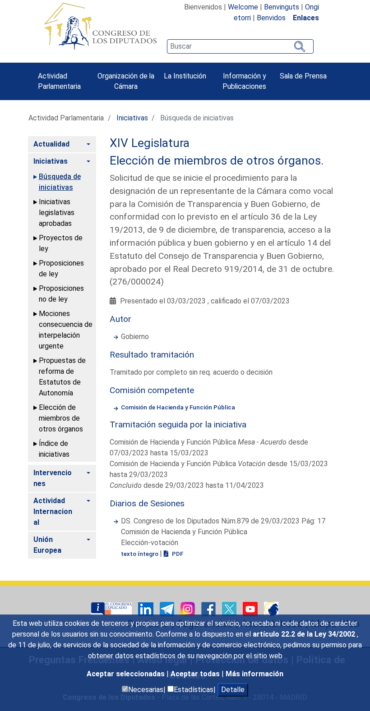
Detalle (233, 689)
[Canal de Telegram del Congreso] (167, 608)
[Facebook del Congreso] (209, 608)
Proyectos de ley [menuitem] (61, 243)
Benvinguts (281, 7)
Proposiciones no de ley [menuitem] (61, 293)
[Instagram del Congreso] (188, 608)
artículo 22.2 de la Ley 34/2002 (305, 634)
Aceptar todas (196, 674)
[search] (240, 46)
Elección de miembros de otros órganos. (217, 160)
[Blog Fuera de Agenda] (271, 608)
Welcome (243, 7)
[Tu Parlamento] (112, 608)
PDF (177, 553)
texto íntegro (140, 553)
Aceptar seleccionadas (126, 674)
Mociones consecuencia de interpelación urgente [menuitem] (65, 329)
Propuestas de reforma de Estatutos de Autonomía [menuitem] (62, 376)
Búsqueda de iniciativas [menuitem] (60, 182)
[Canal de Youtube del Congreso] (251, 608)
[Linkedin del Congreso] (146, 608)
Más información (254, 674)
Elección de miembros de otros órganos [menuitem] (61, 418)
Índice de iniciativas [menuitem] (54, 449)
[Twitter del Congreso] (230, 608)
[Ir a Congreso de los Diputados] (100, 26)
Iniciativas (132, 118)
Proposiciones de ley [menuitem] (61, 268)
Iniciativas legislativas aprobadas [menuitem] (56, 212)
